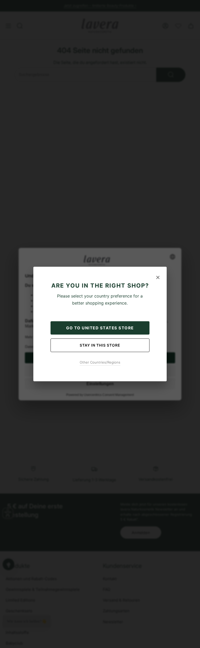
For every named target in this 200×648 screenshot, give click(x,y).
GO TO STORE (100, 327)
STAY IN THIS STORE (100, 345)
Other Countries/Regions (100, 362)
